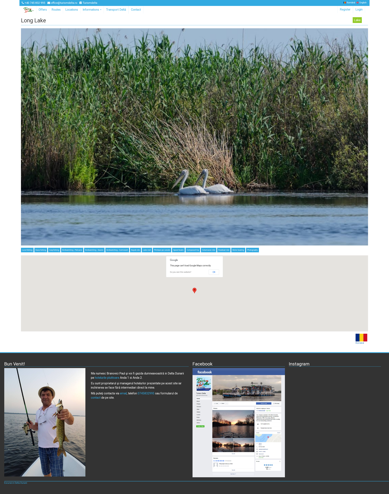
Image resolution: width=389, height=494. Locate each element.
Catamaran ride (208, 250)
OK (214, 272)
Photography (252, 250)
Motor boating (238, 250)
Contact (136, 9)
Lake (357, 20)
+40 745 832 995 (35, 2)
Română (351, 3)
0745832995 (146, 393)
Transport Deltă (116, 9)
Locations (71, 9)
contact (95, 397)
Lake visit (147, 250)
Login (359, 9)
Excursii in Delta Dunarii (15, 483)
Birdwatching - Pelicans (72, 250)
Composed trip (193, 250)
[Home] (29, 10)
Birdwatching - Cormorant (117, 250)
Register (345, 9)
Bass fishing (41, 250)
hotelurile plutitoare (107, 377)
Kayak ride (135, 250)
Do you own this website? (180, 272)
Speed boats (178, 250)
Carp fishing (54, 250)
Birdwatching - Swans (94, 250)
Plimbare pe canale (162, 250)
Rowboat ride (223, 250)
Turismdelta (89, 2)
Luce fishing (27, 250)
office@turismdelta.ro (64, 2)
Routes (56, 9)
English (363, 3)
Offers (43, 9)
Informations (91, 9)
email (123, 393)
